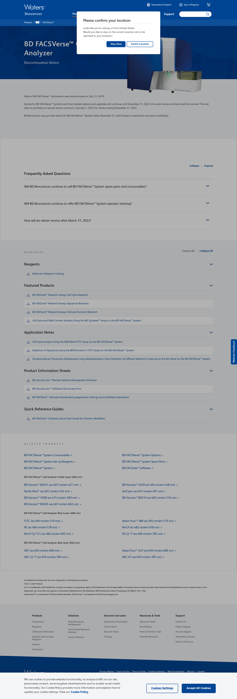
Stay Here (116, 44)
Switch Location (140, 44)
